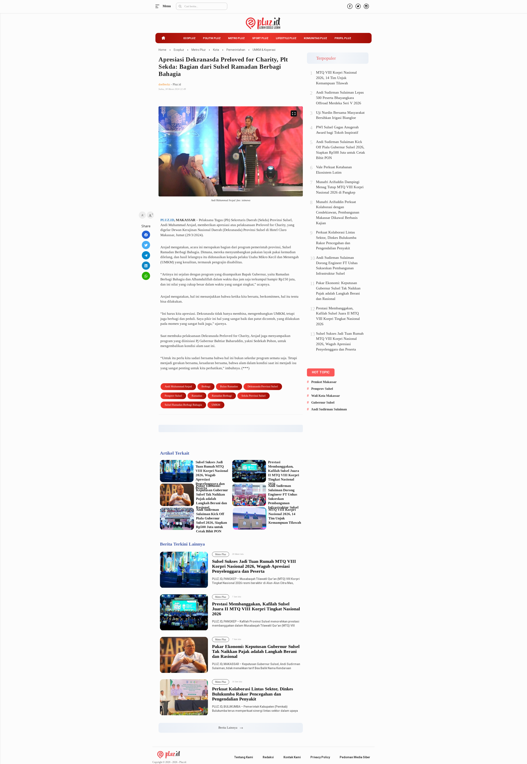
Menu (158, 6)
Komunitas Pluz (315, 38)
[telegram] (146, 255)
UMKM (216, 404)
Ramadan (197, 395)
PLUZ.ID (167, 220)
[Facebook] (349, 6)
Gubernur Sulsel (322, 402)
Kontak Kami (292, 757)
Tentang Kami (243, 757)
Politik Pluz (212, 38)
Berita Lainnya (229, 727)
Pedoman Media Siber (355, 757)
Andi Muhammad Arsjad (178, 386)
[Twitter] (358, 6)
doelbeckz (164, 84)
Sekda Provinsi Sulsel (253, 395)
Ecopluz (189, 38)
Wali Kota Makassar (325, 395)
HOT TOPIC (321, 372)
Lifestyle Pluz (286, 38)
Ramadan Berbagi (222, 395)
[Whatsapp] (146, 276)
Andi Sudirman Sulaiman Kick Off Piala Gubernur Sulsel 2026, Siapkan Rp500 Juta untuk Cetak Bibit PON (211, 520)
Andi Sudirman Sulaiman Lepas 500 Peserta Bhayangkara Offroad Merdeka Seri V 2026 (340, 97)
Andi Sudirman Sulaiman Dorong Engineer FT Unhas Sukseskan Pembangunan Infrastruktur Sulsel (283, 496)
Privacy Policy (320, 757)
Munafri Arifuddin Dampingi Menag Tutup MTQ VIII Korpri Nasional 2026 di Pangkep (340, 187)
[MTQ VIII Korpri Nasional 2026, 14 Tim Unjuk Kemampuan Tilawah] (249, 518)
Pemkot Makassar (324, 382)
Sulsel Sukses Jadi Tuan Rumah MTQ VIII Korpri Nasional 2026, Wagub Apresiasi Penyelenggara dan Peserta (212, 475)
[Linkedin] (146, 266)
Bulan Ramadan (229, 386)
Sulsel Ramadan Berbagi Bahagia (183, 404)
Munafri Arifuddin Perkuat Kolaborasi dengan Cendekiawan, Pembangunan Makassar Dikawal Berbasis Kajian (337, 212)
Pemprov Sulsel (173, 395)
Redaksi (268, 757)
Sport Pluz (260, 38)
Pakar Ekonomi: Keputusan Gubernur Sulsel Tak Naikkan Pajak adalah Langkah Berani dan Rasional (212, 496)
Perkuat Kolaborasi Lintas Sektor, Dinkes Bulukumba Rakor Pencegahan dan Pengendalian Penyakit (252, 693)
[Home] (168, 754)
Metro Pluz (236, 38)
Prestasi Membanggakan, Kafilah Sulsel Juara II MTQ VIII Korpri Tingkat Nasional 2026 (283, 473)
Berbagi (206, 386)
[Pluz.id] (264, 21)
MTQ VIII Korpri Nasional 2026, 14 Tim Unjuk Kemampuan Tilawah (284, 516)
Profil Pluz (343, 38)
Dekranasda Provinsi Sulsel (263, 386)
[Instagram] (366, 6)
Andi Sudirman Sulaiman (329, 409)
